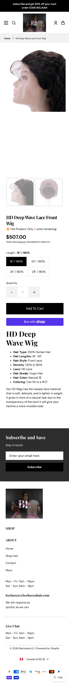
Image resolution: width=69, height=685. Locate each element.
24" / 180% (17, 272)
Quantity (11, 283)
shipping (21, 241)
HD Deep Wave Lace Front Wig (31, 38)
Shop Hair (12, 556)
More (9, 570)
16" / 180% (16, 261)
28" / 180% (39, 272)
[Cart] (62, 23)
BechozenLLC (26, 648)
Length (18, 253)
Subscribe (34, 467)
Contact (11, 563)
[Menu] (7, 23)
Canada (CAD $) (35, 659)
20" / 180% (38, 261)
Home (7, 38)
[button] (14, 23)
